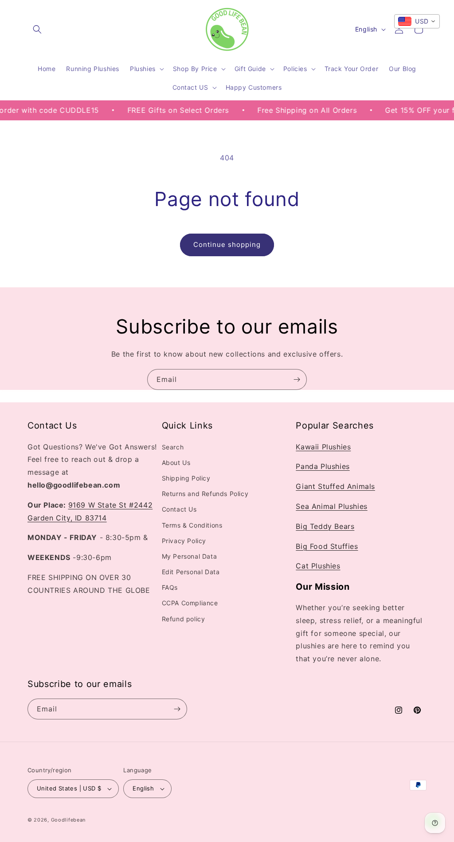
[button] (37, 29)
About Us (176, 462)
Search (173, 447)
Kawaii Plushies (323, 446)
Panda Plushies (322, 466)
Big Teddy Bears (325, 526)
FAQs (170, 587)
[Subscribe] (296, 379)
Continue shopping (227, 244)
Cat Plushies (318, 565)
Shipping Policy (186, 478)
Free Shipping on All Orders (298, 110)
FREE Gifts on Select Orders (168, 110)
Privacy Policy (184, 540)
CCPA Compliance (190, 603)
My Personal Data (189, 556)
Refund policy (183, 619)
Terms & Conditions (192, 525)
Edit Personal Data (191, 572)
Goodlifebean (68, 820)
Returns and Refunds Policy (205, 493)
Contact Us (179, 509)
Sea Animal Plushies (331, 506)
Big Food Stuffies (327, 546)
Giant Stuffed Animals (335, 486)
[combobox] (417, 21)
